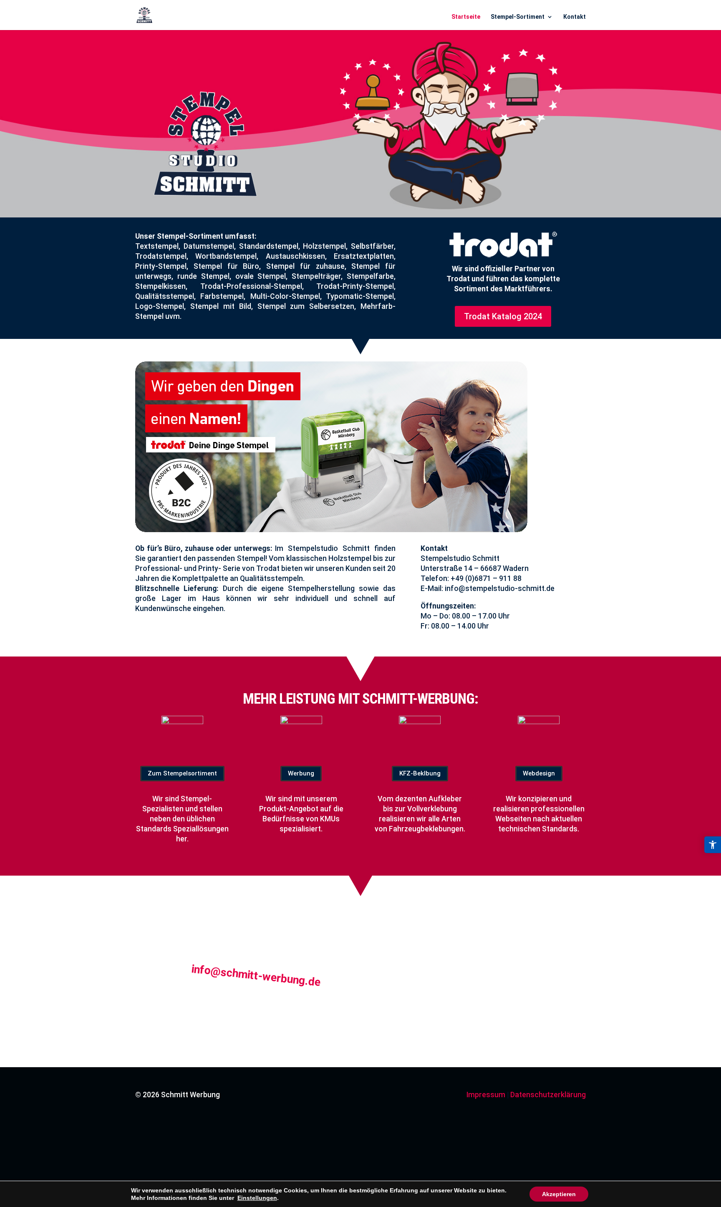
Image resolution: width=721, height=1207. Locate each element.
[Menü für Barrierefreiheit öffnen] (712, 844)
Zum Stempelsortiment (182, 773)
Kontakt (574, 17)
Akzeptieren (559, 1194)
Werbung (301, 773)
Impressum (485, 1095)
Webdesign (539, 773)
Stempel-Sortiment (518, 17)
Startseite (465, 17)
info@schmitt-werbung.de (256, 975)
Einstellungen (257, 1197)
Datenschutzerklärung (548, 1095)
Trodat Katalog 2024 (503, 316)
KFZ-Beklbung (420, 773)
